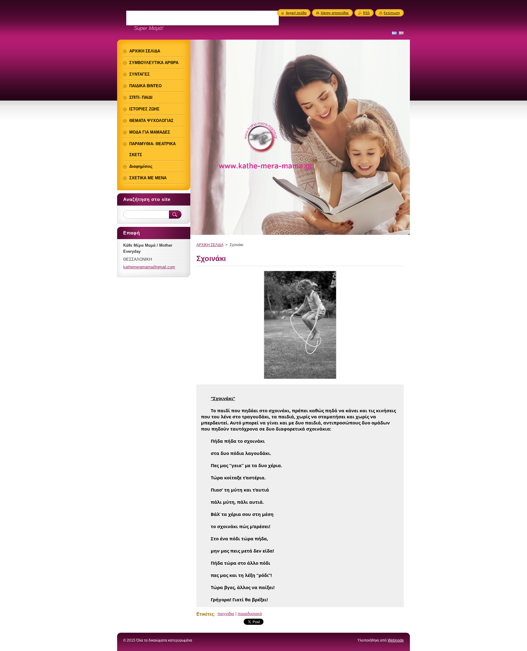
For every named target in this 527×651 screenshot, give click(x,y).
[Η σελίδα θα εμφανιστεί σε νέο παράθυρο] (300, 379)
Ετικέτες (205, 614)
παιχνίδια (225, 613)
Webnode (396, 640)
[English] (401, 32)
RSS (366, 13)
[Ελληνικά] (394, 32)
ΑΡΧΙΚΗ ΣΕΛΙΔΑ (209, 245)
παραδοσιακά (250, 613)
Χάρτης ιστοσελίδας (335, 13)
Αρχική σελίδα (296, 13)
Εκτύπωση (392, 13)
